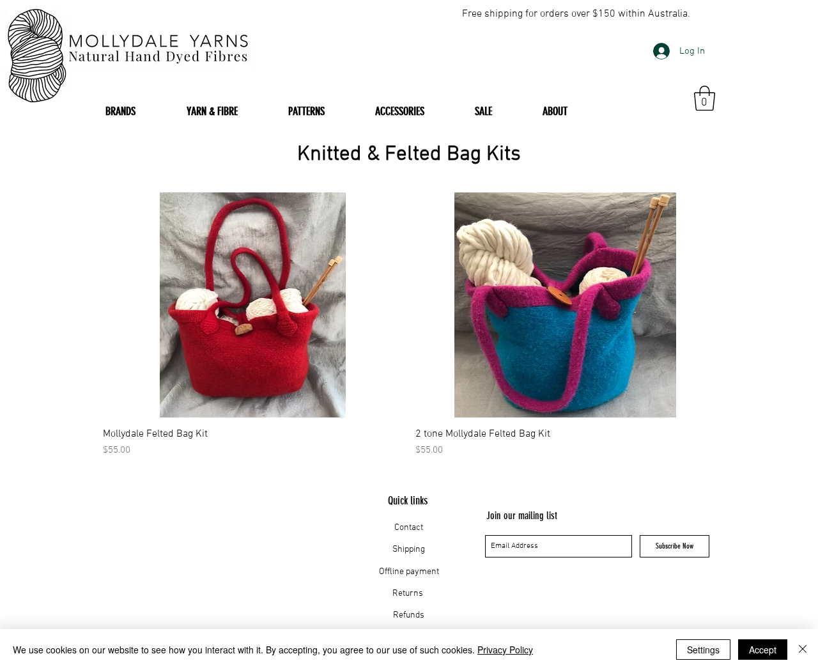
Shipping (408, 549)
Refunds (408, 615)
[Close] (802, 649)
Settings (703, 649)
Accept (762, 649)
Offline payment (409, 571)
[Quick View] (253, 304)
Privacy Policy (505, 649)
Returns (408, 593)
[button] (704, 98)
